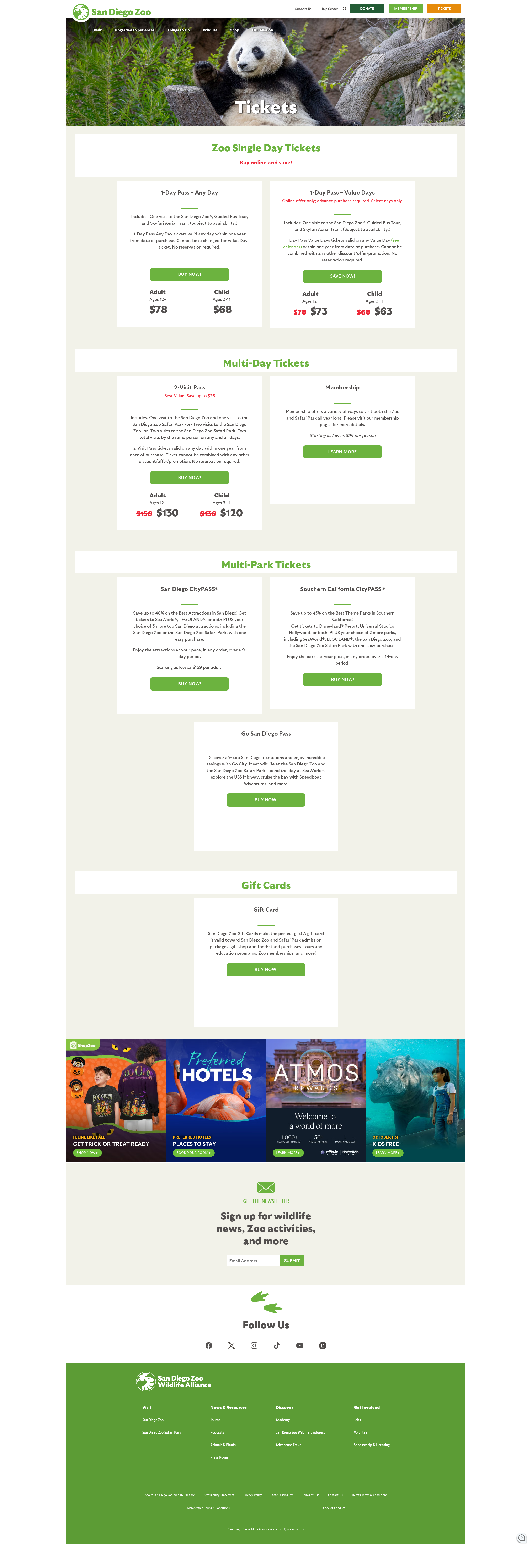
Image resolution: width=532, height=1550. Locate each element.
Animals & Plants (223, 1444)
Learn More (286, 1153)
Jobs (357, 1420)
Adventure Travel (289, 1444)
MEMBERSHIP (405, 8)
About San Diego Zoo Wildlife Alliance (170, 1495)
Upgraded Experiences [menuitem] (134, 30)
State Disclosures (282, 1495)
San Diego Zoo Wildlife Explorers (300, 1432)
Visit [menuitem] (98, 30)
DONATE (367, 8)
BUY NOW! (189, 274)
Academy (283, 1420)
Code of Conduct (334, 1508)
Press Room (219, 1457)
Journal (215, 1420)
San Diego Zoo (153, 1420)
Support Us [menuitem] (303, 9)
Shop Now (86, 1153)
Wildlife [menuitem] (210, 30)
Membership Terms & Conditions (208, 1508)
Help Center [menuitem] (329, 9)
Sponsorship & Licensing (372, 1444)
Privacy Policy (252, 1495)
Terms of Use (310, 1495)
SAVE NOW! (342, 276)
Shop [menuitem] (234, 30)
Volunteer (361, 1432)
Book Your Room (192, 1153)
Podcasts (217, 1432)
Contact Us (335, 1495)
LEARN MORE (342, 452)
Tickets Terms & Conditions (369, 1495)
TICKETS (444, 8)
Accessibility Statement (219, 1495)
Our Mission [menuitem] (262, 30)
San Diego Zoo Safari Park (161, 1432)
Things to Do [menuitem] (178, 30)
